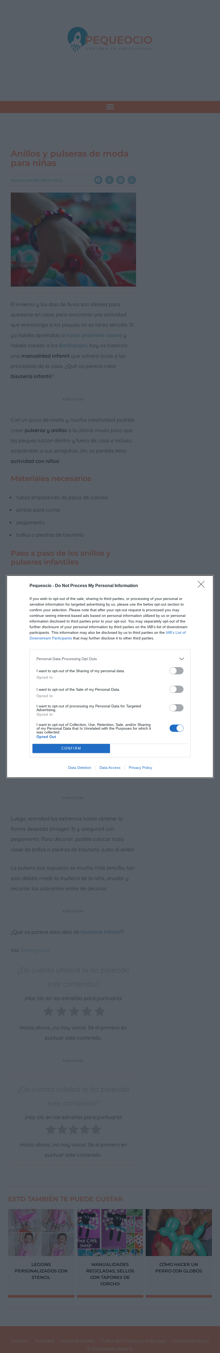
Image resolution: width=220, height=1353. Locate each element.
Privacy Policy (140, 767)
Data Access (110, 767)
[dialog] (110, 677)
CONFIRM (71, 748)
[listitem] (110, 659)
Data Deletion (79, 767)
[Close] (203, 586)
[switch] (177, 670)
